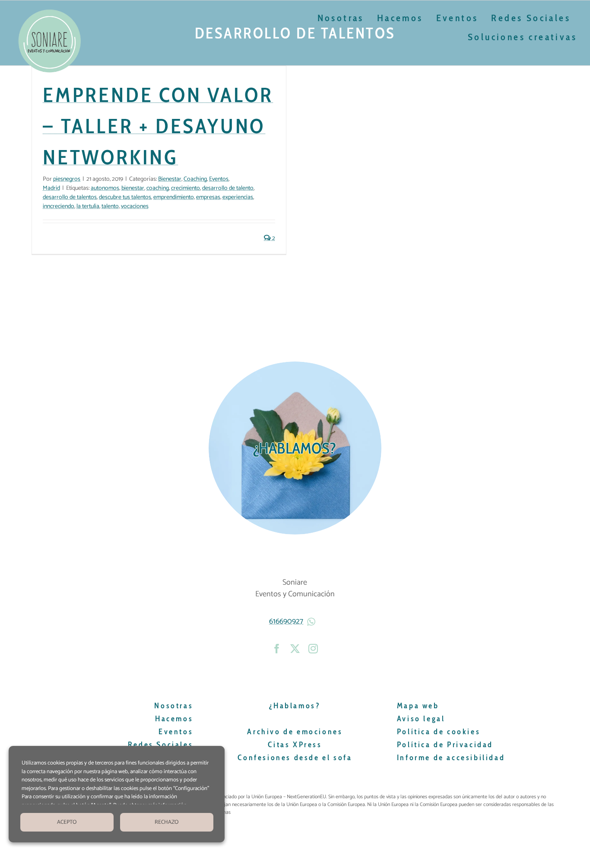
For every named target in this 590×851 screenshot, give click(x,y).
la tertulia (87, 206)
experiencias (237, 197)
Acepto (66, 822)
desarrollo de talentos (70, 197)
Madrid (51, 188)
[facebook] (277, 648)
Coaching (195, 179)
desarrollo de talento (228, 188)
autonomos (105, 188)
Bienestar (169, 179)
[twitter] (295, 648)
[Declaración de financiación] (386, 805)
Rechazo (166, 822)
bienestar (132, 188)
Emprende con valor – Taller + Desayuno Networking (158, 126)
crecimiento (185, 188)
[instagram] (313, 648)
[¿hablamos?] (295, 448)
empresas (208, 197)
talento (110, 206)
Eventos (218, 179)
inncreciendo (58, 206)
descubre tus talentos (125, 197)
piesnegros (66, 179)
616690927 (286, 621)
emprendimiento (173, 197)
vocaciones (135, 206)
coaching (157, 188)
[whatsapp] (312, 622)
